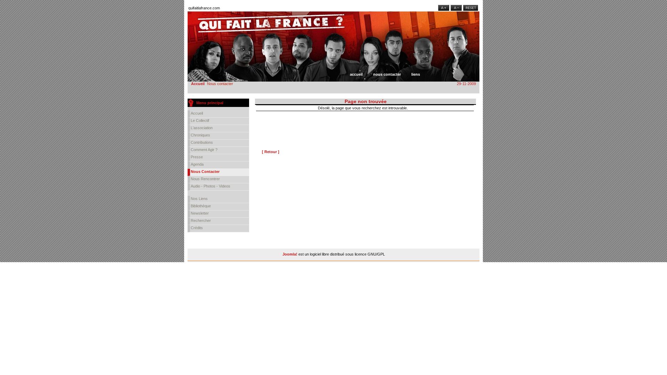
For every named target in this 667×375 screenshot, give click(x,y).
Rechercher (201, 220)
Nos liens (199, 199)
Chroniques (200, 135)
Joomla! (289, 254)
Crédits (197, 228)
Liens (415, 74)
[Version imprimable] (471, 107)
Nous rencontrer (205, 179)
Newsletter (200, 213)
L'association (202, 128)
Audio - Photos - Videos (210, 186)
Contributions (202, 142)
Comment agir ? (204, 150)
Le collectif (200, 120)
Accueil (356, 74)
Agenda (197, 164)
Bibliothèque (201, 206)
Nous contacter (387, 74)
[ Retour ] (270, 152)
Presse (197, 157)
